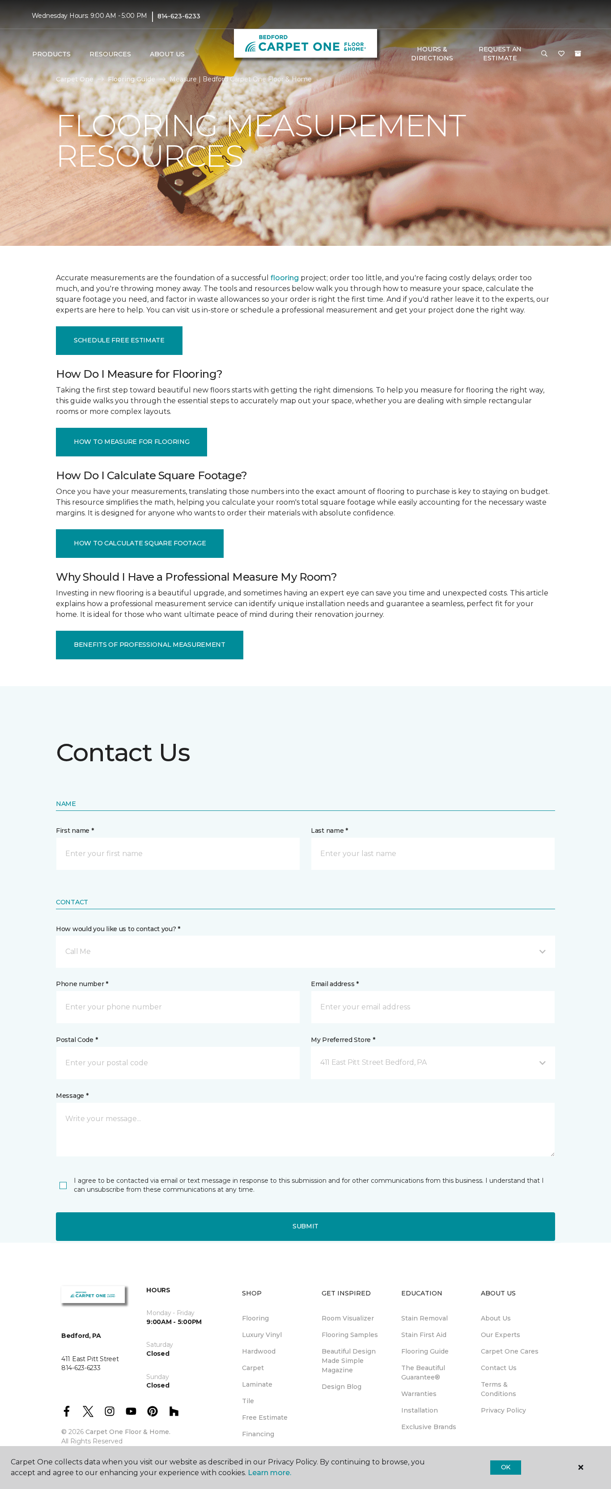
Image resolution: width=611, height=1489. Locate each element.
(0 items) (578, 54)
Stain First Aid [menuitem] (423, 1335)
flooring (285, 278)
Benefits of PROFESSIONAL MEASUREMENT (149, 645)
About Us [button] (167, 54)
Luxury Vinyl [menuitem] (262, 1335)
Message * (72, 1095)
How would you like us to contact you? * (118, 929)
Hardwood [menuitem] (259, 1351)
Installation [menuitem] (419, 1410)
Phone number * (82, 984)
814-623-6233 (178, 16)
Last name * (329, 830)
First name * (75, 830)
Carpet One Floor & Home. (127, 1432)
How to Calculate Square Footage (140, 543)
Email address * (335, 984)
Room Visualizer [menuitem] (348, 1318)
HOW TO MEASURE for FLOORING (131, 442)
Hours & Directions (432, 53)
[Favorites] (561, 54)
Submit (305, 1226)
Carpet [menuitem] (253, 1368)
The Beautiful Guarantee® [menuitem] (423, 1372)
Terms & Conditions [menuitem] (498, 1389)
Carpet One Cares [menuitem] (510, 1351)
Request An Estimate (500, 53)
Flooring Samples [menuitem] (350, 1335)
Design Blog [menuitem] (341, 1387)
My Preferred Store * (343, 1040)
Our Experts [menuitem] (500, 1335)
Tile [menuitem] (248, 1401)
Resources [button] (110, 54)
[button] (544, 54)
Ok (505, 1467)
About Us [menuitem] (496, 1318)
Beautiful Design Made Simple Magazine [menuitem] (349, 1360)
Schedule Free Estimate (119, 340)
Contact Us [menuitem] (499, 1368)
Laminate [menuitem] (257, 1384)
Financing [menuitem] (258, 1434)
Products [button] (51, 54)
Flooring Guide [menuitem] (425, 1351)
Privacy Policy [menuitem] (503, 1410)
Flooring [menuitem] (255, 1318)
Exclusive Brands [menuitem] (428, 1427)
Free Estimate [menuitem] (265, 1417)
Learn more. (269, 1472)
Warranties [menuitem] (419, 1394)
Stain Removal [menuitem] (424, 1318)
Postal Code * (77, 1040)
